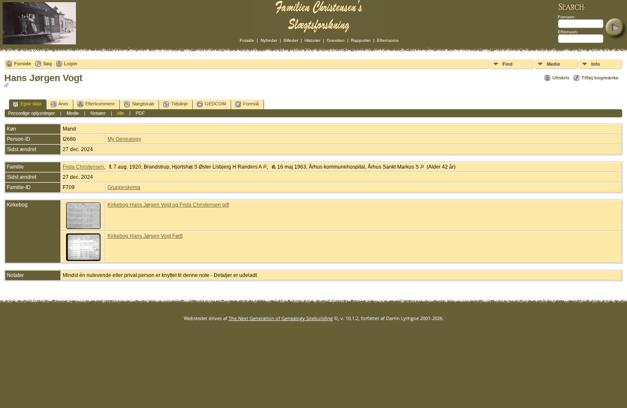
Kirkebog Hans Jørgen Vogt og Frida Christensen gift (168, 205)
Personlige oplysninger (31, 113)
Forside (247, 40)
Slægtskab (143, 103)
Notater (98, 113)
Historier (312, 40)
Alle (120, 113)
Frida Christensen (83, 167)
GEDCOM (215, 103)
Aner (63, 103)
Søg (47, 63)
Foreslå (251, 103)
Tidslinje (179, 103)
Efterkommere (100, 103)
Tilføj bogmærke (599, 77)
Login (70, 63)
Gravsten (336, 40)
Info (595, 64)
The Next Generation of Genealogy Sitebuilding (281, 318)
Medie (553, 64)
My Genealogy (124, 139)
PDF (140, 113)
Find (507, 64)
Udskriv (560, 77)
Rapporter (361, 40)
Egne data (30, 103)
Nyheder (269, 40)
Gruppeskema (123, 187)
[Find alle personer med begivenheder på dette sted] (265, 167)
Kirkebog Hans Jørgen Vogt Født (145, 236)
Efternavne (388, 40)
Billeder (291, 40)
